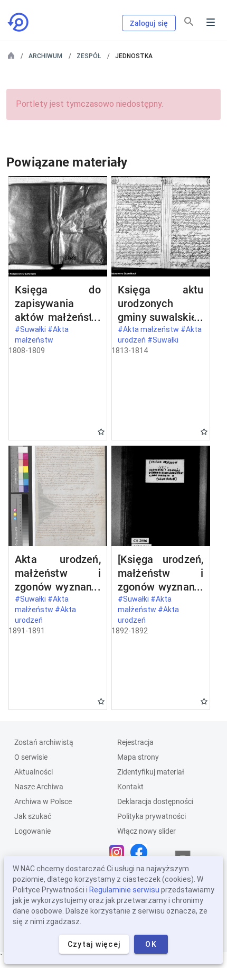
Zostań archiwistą (43, 742)
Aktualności (33, 772)
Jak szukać (32, 816)
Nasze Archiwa (38, 786)
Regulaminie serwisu (124, 890)
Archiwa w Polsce (43, 801)
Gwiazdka (101, 431)
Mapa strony (138, 757)
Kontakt (130, 786)
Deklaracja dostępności (155, 801)
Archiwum (45, 56)
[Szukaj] (189, 21)
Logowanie (32, 831)
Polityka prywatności (151, 816)
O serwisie (31, 757)
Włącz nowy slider (146, 831)
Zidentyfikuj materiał (150, 772)
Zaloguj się (149, 23)
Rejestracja (135, 742)
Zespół (89, 56)
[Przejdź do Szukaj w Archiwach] (19, 22)
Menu (211, 22)
